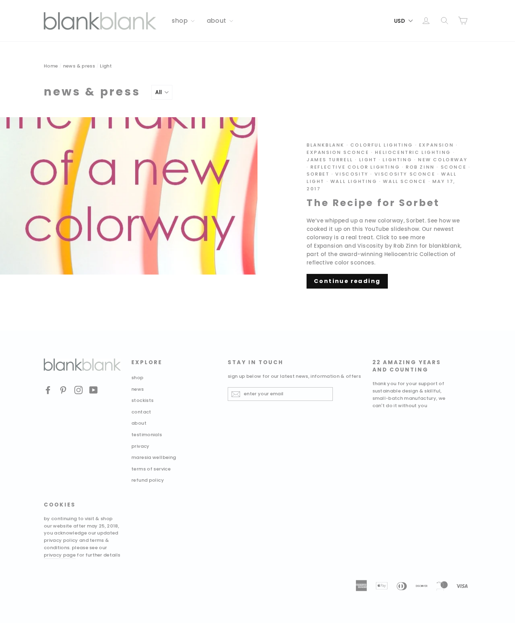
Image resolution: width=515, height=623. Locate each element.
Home (51, 66)
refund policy (147, 480)
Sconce (454, 167)
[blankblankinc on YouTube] (93, 389)
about (217, 20)
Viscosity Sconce (405, 174)
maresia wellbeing (153, 457)
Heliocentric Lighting (413, 152)
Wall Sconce (404, 181)
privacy (140, 446)
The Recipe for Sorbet (373, 202)
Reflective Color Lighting (355, 167)
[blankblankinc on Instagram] (78, 389)
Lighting (397, 159)
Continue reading (347, 281)
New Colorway (442, 159)
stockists (142, 400)
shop (180, 20)
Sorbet (318, 174)
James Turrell (330, 159)
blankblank (325, 145)
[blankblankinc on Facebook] (48, 389)
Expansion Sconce (338, 152)
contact (141, 412)
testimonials (146, 434)
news (137, 389)
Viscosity (351, 174)
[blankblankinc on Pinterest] (63, 389)
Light (368, 159)
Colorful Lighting (381, 145)
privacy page (60, 555)
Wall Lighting (353, 181)
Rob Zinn (420, 167)
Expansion (436, 145)
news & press (79, 66)
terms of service (151, 469)
